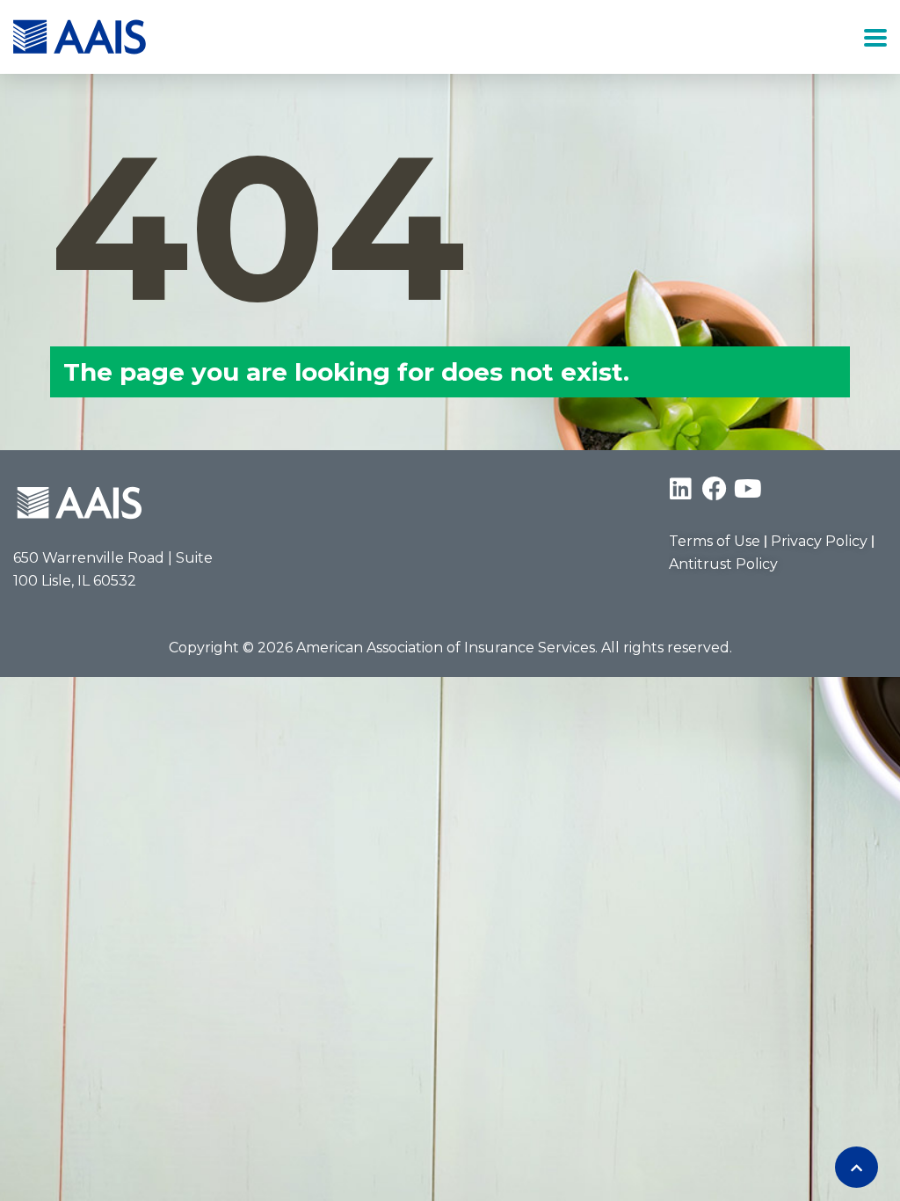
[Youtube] (748, 489)
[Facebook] (714, 489)
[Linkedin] (681, 489)
